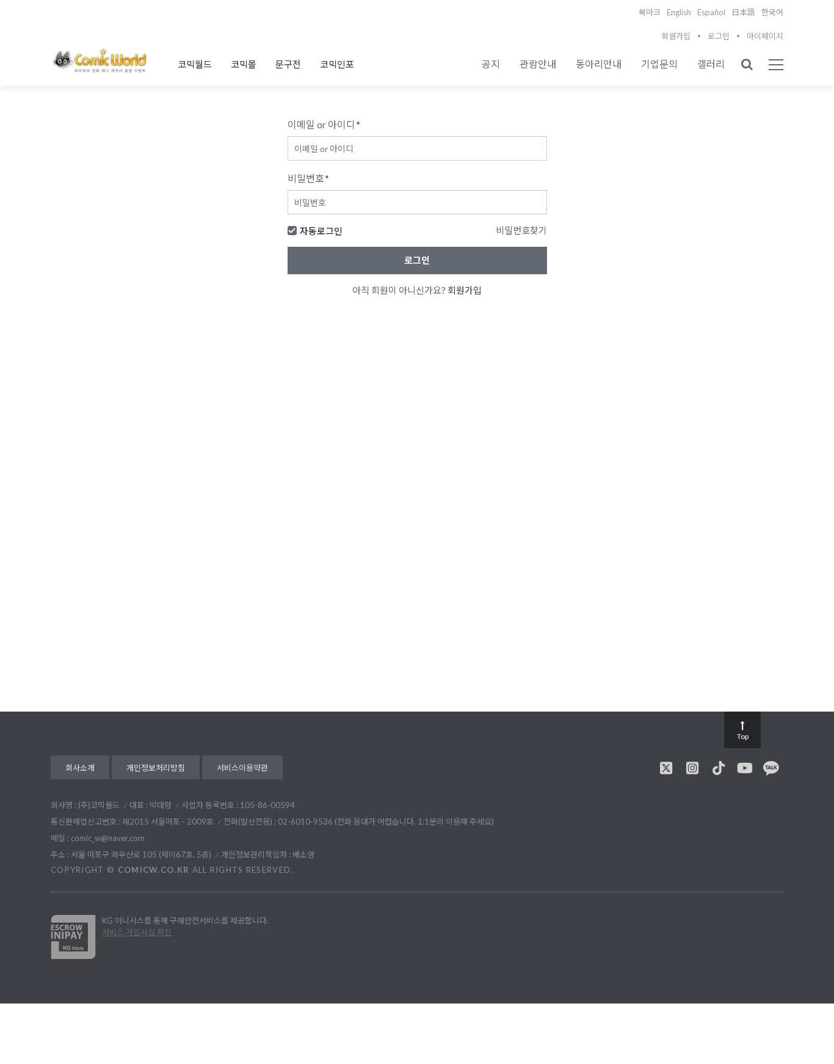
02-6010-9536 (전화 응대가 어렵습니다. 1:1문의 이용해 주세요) (386, 821)
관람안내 (538, 64)
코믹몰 (243, 64)
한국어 (772, 12)
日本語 (743, 12)
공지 (491, 64)
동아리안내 (599, 64)
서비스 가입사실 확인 (137, 932)
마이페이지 (765, 36)
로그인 (719, 36)
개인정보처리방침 (155, 768)
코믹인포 (337, 64)
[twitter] (666, 768)
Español (711, 12)
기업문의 (659, 64)
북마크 (650, 12)
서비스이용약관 (242, 768)
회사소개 (80, 768)
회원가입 (676, 36)
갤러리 (711, 64)
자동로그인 (321, 230)
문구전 (288, 64)
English (679, 12)
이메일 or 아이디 (324, 124)
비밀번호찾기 (521, 230)
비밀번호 (308, 178)
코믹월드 (195, 64)
